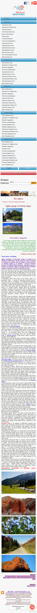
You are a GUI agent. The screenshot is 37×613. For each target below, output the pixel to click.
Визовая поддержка (7, 67)
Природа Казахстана (8, 45)
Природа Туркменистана (9, 127)
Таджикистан (8, 139)
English (9, 168)
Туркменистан (8, 112)
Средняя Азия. (6, 148)
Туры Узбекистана (7, 89)
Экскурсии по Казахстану (9, 27)
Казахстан (7, 22)
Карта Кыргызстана (7, 83)
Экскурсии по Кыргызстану (9, 65)
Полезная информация (8, 41)
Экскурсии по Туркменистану (10, 117)
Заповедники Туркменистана (10, 131)
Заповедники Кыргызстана (9, 78)
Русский (27, 168)
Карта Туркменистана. (8, 136)
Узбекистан (7, 86)
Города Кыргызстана (8, 72)
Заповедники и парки (8, 50)
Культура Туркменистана (9, 133)
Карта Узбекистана (7, 109)
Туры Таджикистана (7, 142)
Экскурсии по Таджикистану (9, 144)
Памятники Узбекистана (9, 103)
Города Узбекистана (7, 98)
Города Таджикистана (8, 153)
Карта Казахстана (7, 57)
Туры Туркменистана (8, 115)
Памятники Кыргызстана (9, 76)
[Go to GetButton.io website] (32, 611)
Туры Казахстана (7, 25)
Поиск (12, 182)
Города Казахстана (7, 43)
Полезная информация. (8, 69)
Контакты (18, 173)
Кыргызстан (7, 60)
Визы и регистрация (7, 34)
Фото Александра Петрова (9, 54)
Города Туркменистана (8, 124)
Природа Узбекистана (8, 100)
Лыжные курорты (7, 29)
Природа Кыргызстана (8, 74)
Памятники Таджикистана (9, 158)
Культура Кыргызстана (8, 81)
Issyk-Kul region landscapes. (17, 202)
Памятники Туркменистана (9, 129)
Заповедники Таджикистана (9, 160)
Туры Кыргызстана (7, 62)
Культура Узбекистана (8, 107)
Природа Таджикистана (8, 155)
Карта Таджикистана (8, 164)
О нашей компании (7, 38)
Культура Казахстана (8, 52)
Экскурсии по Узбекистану (9, 91)
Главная (6, 18)
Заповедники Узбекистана (9, 105)
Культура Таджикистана (8, 162)
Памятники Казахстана (8, 48)
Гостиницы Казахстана (8, 32)
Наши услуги (5, 36)
